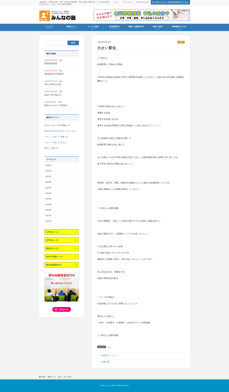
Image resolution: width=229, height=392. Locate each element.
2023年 (48, 182)
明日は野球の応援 (52, 84)
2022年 (48, 188)
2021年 (48, 193)
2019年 (48, 204)
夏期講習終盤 (50, 63)
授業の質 (105, 362)
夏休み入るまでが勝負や (56, 105)
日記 (181, 42)
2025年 (48, 171)
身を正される (50, 125)
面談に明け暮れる (52, 95)
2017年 (48, 215)
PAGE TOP (221, 377)
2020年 (48, 199)
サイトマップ (128, 2)
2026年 (48, 165)
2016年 (48, 221)
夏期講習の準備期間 (53, 74)
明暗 (46, 148)
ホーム (116, 2)
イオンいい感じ (50, 137)
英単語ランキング (109, 355)
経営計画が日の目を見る (54, 131)
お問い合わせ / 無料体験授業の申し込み (171, 2)
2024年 (48, 176)
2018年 (48, 210)
